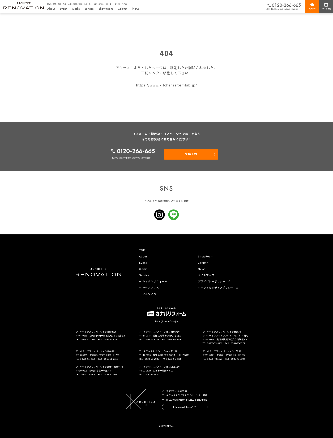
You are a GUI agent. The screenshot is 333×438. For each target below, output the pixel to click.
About (51, 9)
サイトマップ (206, 275)
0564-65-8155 (152, 339)
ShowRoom (106, 9)
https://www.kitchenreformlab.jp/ (166, 84)
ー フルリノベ (147, 294)
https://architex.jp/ (183, 407)
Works (75, 9)
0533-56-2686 (152, 358)
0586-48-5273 (215, 358)
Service (89, 9)
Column (122, 9)
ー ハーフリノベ (149, 287)
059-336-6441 (152, 374)
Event (63, 9)
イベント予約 (326, 9)
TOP (142, 250)
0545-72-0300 (88, 374)
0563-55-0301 (215, 343)
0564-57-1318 (88, 339)
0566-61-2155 (88, 358)
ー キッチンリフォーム (153, 281)
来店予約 (312, 9)
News (135, 9)
